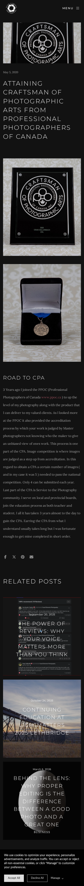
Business (42, 832)
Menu (68, 8)
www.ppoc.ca (51, 397)
